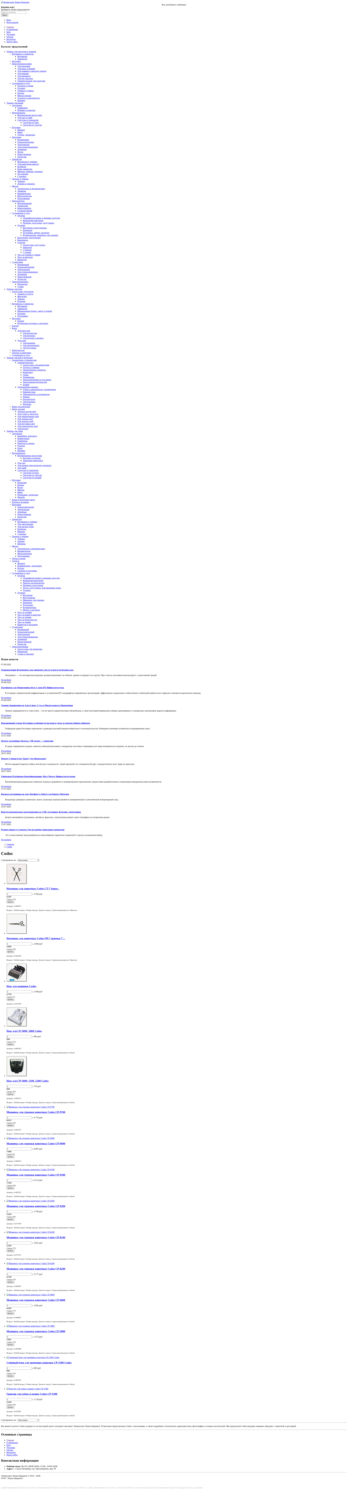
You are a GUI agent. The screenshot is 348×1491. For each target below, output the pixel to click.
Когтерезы (27, 595)
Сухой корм (17, 262)
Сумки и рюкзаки (25, 654)
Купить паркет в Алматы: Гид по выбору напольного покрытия (32, 829)
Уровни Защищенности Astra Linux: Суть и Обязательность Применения (37, 705)
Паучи (20, 152)
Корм (14, 328)
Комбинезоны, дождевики (29, 566)
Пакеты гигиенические (33, 583)
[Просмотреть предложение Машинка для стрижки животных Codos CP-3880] (31, 1326)
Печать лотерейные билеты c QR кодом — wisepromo (27, 741)
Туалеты (21, 242)
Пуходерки (28, 605)
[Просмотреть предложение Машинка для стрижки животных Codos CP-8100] (31, 1232)
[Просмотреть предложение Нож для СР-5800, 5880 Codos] (17, 1026)
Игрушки (16, 61)
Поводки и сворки (26, 443)
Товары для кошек (15, 103)
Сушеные (21, 176)
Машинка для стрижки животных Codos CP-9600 (36, 1143)
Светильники (29, 402)
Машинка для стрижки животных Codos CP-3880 (36, 1331)
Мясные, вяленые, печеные (30, 171)
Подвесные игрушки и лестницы (32, 323)
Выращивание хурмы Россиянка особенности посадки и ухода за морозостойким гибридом (45, 723)
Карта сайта (12, 42)
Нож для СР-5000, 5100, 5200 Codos (28, 1080)
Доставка (11, 34)
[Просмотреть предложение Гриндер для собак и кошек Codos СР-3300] (27, 1389)
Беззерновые (23, 140)
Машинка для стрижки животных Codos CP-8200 (36, 1268)
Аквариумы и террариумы (24, 360)
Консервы (16, 137)
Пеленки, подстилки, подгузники (38, 223)
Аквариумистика (25, 362)
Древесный (22, 206)
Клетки (20, 93)
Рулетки (21, 446)
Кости (20, 487)
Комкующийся (24, 208)
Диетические (23, 144)
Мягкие (20, 490)
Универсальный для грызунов (31, 81)
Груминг (21, 88)
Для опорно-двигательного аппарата (34, 465)
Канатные (22, 482)
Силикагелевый (24, 211)
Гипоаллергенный (25, 267)
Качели (20, 321)
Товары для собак (15, 431)
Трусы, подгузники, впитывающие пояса (42, 588)
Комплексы (22, 240)
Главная (10, 27)
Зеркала (21, 299)
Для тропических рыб (27, 426)
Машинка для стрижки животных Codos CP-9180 (36, 1174)
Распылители (29, 399)
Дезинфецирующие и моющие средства (41, 578)
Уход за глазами (24, 612)
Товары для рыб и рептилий (20, 357)
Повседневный (24, 277)
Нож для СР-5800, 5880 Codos (24, 1031)
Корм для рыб (18, 409)
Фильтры (27, 404)
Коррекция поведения (33, 220)
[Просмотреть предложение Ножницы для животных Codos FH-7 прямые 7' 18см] (17, 933)
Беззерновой (23, 264)
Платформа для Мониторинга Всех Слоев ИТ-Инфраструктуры (32, 687)
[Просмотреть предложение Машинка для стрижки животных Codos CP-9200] (31, 1201)
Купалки (21, 301)
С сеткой (27, 252)
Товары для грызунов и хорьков (21, 51)
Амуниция (17, 105)
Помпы (26, 397)
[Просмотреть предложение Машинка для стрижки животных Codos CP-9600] (31, 1138)
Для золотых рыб (25, 421)
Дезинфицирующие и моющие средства (41, 218)
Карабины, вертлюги (27, 436)
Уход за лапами (24, 617)
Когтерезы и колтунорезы (35, 228)
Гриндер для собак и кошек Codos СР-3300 (32, 1393)
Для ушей (21, 468)
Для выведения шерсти (28, 164)
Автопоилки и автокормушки (31, 188)
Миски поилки (24, 95)
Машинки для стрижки (33, 600)
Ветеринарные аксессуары (29, 115)
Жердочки (22, 296)
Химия (26, 384)
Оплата (10, 37)
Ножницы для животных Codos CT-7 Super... (33, 888)
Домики (21, 181)
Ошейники (22, 108)
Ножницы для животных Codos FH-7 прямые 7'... (36, 938)
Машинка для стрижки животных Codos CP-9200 (36, 1206)
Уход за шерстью (25, 257)
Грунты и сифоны (31, 367)
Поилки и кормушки (21, 353)
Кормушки (28, 372)
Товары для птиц (14, 289)
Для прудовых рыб (26, 424)
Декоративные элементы (34, 370)
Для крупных (29, 335)
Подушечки (22, 174)
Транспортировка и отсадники (37, 380)
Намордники (23, 438)
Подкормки (22, 316)
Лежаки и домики (20, 179)
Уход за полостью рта (27, 620)
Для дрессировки (25, 524)
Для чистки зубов (25, 526)
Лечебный (22, 274)
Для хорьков (23, 73)
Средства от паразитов (27, 120)
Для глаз (21, 463)
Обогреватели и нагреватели (36, 394)
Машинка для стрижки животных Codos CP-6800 (36, 1300)
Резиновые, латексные (27, 495)
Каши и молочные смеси (23, 500)
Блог (9, 32)
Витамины (22, 56)
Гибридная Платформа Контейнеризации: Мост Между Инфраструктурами (38, 776)
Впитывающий (24, 203)
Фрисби (21, 497)
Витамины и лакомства (23, 54)
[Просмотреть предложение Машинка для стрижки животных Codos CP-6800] (31, 1295)
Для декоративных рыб (28, 416)
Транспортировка (20, 282)
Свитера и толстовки (27, 571)
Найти (4, 15)
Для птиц (21, 340)
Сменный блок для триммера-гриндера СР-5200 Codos (39, 1362)
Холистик (22, 157)
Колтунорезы (29, 598)
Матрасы (21, 544)
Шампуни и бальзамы (27, 624)
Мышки (21, 130)
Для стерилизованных (27, 147)
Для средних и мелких (33, 338)
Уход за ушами (24, 622)
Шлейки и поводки (26, 110)
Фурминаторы (29, 607)
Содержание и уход (21, 83)
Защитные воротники (33, 460)
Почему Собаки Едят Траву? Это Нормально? (23, 758)
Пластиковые (23, 198)
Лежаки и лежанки (26, 184)
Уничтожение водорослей (35, 382)
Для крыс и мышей (26, 68)
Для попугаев (23, 331)
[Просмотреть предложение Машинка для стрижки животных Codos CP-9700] (31, 1107)
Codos (9, 847)
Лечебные (22, 149)
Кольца (20, 485)
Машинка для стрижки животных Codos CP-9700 (36, 1112)
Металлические (24, 196)
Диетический (23, 269)
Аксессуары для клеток (23, 291)
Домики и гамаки (25, 91)
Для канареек (29, 343)
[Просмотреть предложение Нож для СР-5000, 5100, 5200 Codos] (17, 1076)
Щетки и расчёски (31, 610)
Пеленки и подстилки (33, 585)
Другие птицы (29, 348)
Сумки (20, 286)
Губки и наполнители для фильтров (39, 389)
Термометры (28, 377)
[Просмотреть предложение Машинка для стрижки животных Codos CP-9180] (31, 1169)
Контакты (11, 39)
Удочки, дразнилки (26, 135)
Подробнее (6, 680)
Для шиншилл (24, 76)
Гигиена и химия (25, 86)
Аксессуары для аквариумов (36, 365)
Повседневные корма (22, 64)
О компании (12, 29)
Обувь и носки (19, 558)
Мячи (20, 132)
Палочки (21, 313)
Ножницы (27, 230)
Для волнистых (30, 333)
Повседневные (24, 154)
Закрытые (27, 247)
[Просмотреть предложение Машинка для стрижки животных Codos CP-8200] (31, 1263)
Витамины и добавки (27, 162)
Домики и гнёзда (25, 294)
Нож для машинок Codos (21, 986)
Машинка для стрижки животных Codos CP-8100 (36, 1237)
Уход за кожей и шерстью (29, 615)
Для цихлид (22, 429)
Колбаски (21, 166)
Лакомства (22, 59)
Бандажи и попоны (32, 458)
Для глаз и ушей (24, 117)
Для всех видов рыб (26, 411)
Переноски (22, 284)
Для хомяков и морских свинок (31, 71)
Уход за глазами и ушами (28, 255)
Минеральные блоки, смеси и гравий (34, 311)
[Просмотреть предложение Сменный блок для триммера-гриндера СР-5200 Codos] (33, 1357)
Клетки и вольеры (20, 502)
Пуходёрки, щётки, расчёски (36, 233)
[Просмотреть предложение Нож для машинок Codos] (17, 981)
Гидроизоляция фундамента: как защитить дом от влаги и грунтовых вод (37, 670)
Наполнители (18, 201)
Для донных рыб (25, 419)
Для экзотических (31, 345)
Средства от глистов (32, 125)
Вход (9, 20)
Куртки (20, 568)
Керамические (24, 193)
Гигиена (21, 215)
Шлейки (21, 100)
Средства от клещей (32, 477)
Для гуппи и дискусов (27, 414)
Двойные (21, 191)
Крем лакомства (24, 169)
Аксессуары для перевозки (29, 649)
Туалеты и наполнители (28, 98)
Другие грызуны (25, 78)
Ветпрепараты (18, 113)
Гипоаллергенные (25, 142)
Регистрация (12, 22)
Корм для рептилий (21, 406)
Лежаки (21, 541)
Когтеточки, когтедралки (29, 237)
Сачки (26, 375)
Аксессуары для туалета (34, 245)
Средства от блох (31, 122)
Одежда (15, 561)
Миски (15, 186)
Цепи (19, 448)
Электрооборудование (27, 387)
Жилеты (21, 563)
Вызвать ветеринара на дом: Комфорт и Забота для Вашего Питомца (35, 794)
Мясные (21, 531)
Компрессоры (29, 392)
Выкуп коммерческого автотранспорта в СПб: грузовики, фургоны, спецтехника (41, 812)
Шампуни (22, 260)
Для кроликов (23, 66)
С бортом (27, 250)
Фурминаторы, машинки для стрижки (40, 235)
